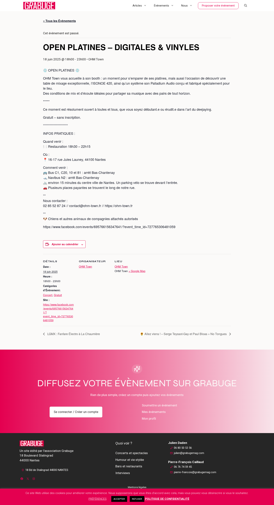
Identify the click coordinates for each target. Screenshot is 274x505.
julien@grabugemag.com (189, 453)
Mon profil (149, 418)
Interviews (122, 473)
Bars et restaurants (128, 466)
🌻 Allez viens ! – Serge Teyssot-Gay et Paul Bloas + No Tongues (183, 334)
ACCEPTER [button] (119, 499)
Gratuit (58, 295)
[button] (245, 5)
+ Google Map (137, 271)
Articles (137, 5)
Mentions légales (137, 487)
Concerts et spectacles (131, 453)
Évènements (161, 5)
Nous (184, 5)
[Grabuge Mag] (39, 5)
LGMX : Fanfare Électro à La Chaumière (73, 334)
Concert (47, 295)
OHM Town (85, 266)
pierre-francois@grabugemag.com (195, 472)
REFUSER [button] (137, 499)
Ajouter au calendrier (65, 244)
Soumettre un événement (159, 405)
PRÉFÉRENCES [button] (98, 499)
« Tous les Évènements (59, 21)
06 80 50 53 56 (183, 447)
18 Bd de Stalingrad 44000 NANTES (46, 470)
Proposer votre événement (218, 5)
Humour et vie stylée (129, 460)
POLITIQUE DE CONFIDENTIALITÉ (167, 499)
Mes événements (154, 412)
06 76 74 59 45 (183, 466)
